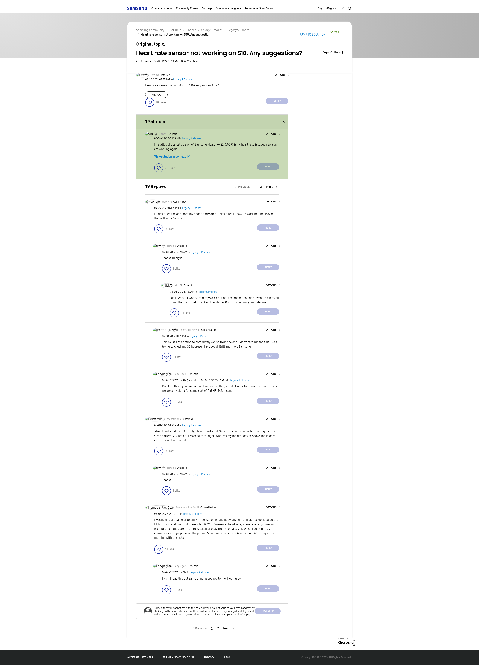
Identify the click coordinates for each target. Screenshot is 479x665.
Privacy (209, 657)
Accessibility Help (140, 657)
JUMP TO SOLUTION (313, 34)
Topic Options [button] (332, 52)
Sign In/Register (327, 8)
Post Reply (268, 611)
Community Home (161, 8)
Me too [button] (156, 94)
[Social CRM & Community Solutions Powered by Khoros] (346, 641)
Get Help (207, 8)
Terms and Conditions (178, 657)
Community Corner (187, 8)
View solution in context (170, 156)
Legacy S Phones (238, 30)
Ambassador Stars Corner (259, 8)
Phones (191, 30)
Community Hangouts (228, 8)
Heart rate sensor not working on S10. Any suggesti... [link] (175, 34)
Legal (228, 657)
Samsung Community (150, 30)
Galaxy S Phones (211, 30)
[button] (282, 75)
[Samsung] (137, 8)
